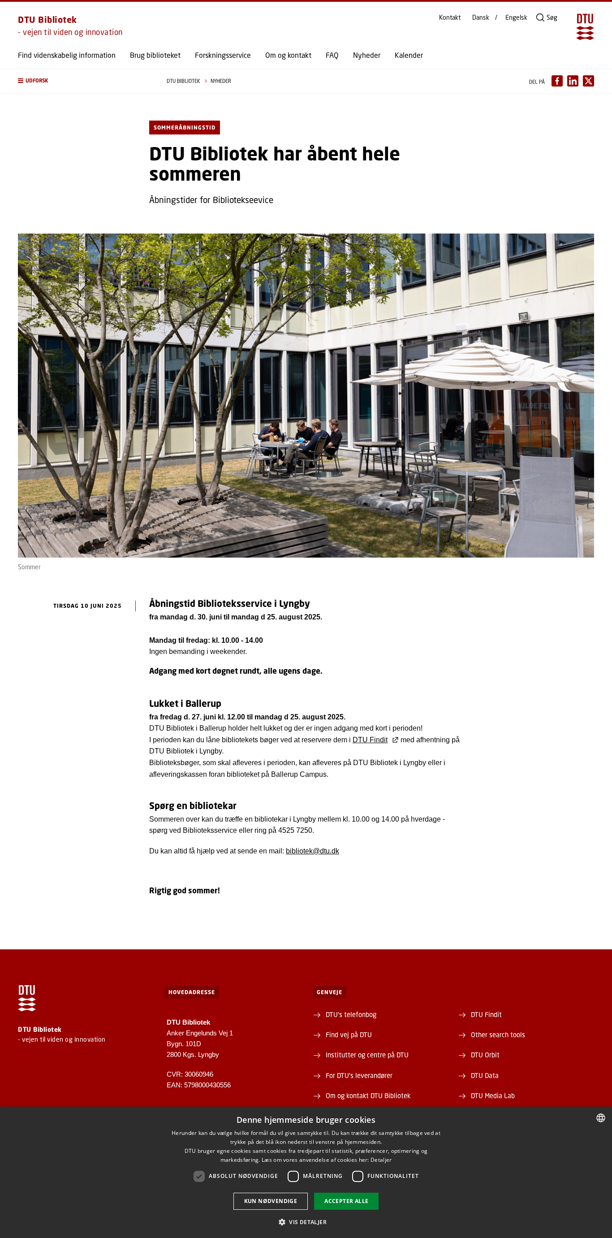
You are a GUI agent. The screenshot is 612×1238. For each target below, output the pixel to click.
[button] (83, 81)
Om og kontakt (288, 55)
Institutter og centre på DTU (367, 1055)
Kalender (409, 55)
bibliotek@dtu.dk (312, 851)
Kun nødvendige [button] (270, 1201)
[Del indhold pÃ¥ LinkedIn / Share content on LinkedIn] (572, 81)
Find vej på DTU (349, 1034)
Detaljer (381, 1160)
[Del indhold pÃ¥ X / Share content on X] (588, 81)
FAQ (332, 55)
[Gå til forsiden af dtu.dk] (585, 26)
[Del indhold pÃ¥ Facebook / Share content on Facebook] (557, 81)
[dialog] (306, 1172)
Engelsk (516, 17)
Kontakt (450, 17)
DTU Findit (370, 740)
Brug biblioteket (155, 55)
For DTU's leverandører (359, 1075)
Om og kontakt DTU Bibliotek (368, 1095)
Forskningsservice (223, 55)
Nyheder (366, 55)
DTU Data (485, 1075)
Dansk (480, 17)
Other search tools (498, 1034)
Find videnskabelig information (67, 55)
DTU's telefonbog (351, 1014)
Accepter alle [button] (346, 1201)
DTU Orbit (485, 1055)
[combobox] (600, 1117)
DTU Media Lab (493, 1095)
